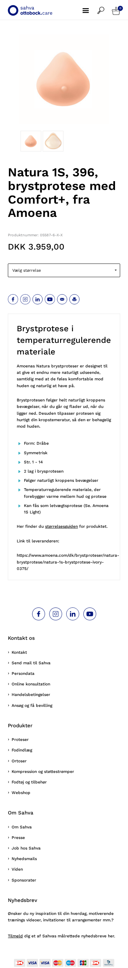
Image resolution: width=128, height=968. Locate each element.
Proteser (20, 739)
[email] (62, 299)
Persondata (23, 673)
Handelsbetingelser (31, 694)
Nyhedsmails (24, 858)
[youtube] (50, 299)
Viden (17, 869)
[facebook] (13, 299)
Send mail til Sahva (31, 663)
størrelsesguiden (61, 526)
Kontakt (19, 652)
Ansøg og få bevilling (32, 705)
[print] (74, 299)
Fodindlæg (22, 750)
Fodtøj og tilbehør (29, 782)
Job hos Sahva (26, 848)
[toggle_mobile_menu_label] (90, 7)
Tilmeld (15, 936)
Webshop (21, 792)
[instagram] (25, 299)
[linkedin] (37, 299)
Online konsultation (31, 684)
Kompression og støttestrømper (43, 771)
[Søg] (104, 7)
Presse (18, 837)
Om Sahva (22, 827)
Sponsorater (24, 880)
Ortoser (19, 761)
